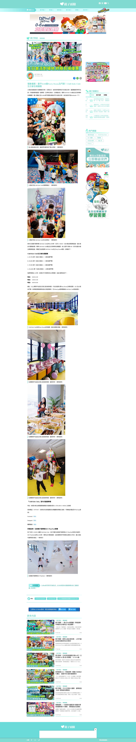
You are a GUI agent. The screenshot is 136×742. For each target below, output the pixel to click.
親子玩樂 (68, 10)
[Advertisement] (97, 50)
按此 (35, 516)
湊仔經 (51, 10)
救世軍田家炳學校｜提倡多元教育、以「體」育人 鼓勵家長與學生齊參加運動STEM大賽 (99, 100)
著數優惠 (42, 38)
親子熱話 (42, 10)
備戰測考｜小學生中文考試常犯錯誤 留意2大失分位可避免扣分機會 (99, 105)
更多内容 (31, 616)
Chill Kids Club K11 (40, 598)
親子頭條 (63, 609)
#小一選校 (90, 137)
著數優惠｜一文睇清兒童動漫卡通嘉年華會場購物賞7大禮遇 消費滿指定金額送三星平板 (68, 706)
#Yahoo (90, 143)
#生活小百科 (91, 140)
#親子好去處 (91, 135)
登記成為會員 (103, 740)
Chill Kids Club (51, 598)
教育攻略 (59, 10)
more (81, 632)
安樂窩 (77, 10)
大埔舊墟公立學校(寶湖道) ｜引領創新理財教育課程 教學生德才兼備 (99, 116)
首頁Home (31, 10)
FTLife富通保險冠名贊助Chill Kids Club (68, 598)
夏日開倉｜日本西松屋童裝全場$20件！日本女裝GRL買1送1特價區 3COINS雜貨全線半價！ (68, 657)
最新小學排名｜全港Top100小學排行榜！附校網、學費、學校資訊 (100, 111)
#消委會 (99, 137)
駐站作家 (85, 10)
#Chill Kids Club (102, 135)
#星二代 (100, 140)
